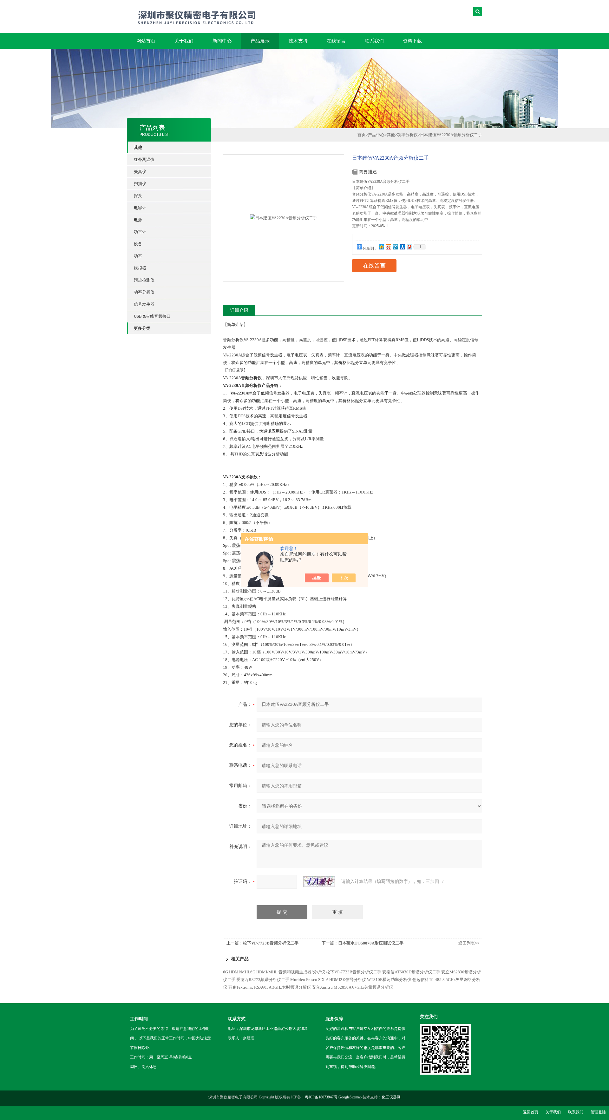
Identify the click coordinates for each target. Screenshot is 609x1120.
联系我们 (374, 40)
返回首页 (530, 1112)
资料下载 (412, 40)
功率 (138, 256)
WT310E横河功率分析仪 (389, 979)
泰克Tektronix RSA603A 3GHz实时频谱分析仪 (269, 987)
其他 (391, 134)
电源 (138, 219)
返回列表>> (468, 943)
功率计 (140, 231)
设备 (138, 244)
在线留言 (336, 40)
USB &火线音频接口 (152, 316)
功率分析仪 (144, 292)
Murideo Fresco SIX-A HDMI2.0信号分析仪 (328, 979)
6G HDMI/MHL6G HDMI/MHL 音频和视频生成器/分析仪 (274, 972)
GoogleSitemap (350, 1097)
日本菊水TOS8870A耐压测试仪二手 (370, 943)
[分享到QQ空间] (381, 247)
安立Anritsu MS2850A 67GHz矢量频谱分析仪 (352, 987)
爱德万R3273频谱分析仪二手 (262, 979)
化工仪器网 (391, 1097)
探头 (138, 195)
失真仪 (140, 171)
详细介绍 (239, 310)
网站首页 (145, 40)
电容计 (140, 207)
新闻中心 (222, 40)
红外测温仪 (144, 159)
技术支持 (298, 40)
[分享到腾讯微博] (395, 247)
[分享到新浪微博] (388, 247)
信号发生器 (144, 304)
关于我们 (183, 40)
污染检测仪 (144, 280)
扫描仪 (140, 183)
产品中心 (376, 134)
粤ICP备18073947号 (321, 1097)
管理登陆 (598, 1112)
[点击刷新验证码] (319, 881)
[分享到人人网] (402, 247)
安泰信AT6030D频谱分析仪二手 (411, 972)
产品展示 (260, 40)
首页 (361, 134)
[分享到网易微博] (409, 247)
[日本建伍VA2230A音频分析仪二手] (283, 217)
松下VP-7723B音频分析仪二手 (270, 943)
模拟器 (140, 268)
